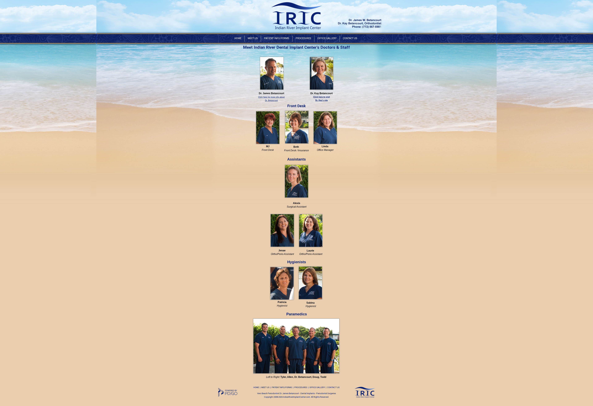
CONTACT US (333, 387)
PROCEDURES (300, 387)
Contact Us (350, 38)
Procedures (303, 38)
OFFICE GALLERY (317, 387)
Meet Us (253, 38)
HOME (256, 387)
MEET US (265, 387)
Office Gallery (327, 38)
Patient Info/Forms (276, 38)
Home (237, 38)
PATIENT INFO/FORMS (282, 387)
